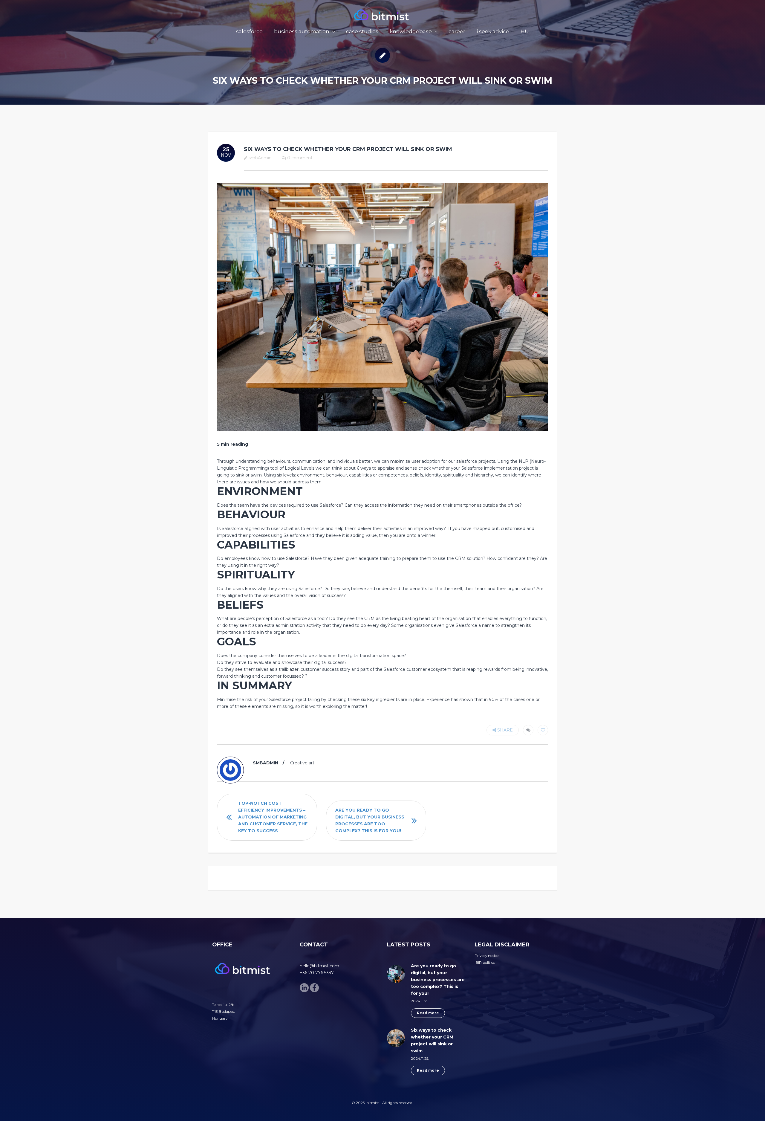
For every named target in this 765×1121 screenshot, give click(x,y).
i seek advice (493, 31)
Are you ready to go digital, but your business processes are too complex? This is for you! (369, 820)
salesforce (249, 31)
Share (504, 730)
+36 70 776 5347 (317, 972)
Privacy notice (486, 955)
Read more (428, 1013)
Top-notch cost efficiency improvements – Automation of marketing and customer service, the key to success (272, 817)
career (457, 31)
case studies (362, 31)
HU (525, 31)
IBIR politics (485, 962)
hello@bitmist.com (319, 966)
